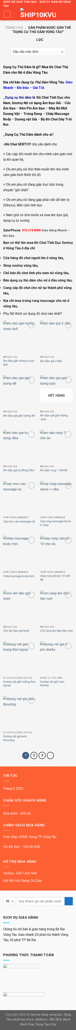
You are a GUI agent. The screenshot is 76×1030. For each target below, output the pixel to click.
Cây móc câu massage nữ (19, 521)
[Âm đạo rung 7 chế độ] (56, 446)
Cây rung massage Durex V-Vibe (55, 523)
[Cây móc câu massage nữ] (19, 497)
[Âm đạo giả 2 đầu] (56, 337)
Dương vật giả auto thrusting (15, 738)
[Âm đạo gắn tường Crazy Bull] (19, 337)
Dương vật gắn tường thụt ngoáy (19, 683)
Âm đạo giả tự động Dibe (18, 470)
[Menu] (7, 14)
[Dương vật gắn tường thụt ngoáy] (19, 658)
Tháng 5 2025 (13, 789)
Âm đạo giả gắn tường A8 (19, 415)
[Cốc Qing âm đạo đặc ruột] (56, 607)
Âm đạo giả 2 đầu (51, 361)
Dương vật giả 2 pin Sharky (52, 683)
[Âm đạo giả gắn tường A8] (19, 391)
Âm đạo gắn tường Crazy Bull (18, 362)
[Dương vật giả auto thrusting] (19, 712)
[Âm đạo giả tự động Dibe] (19, 446)
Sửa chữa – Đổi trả (17, 813)
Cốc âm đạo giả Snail (16, 630)
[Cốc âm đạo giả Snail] (19, 607)
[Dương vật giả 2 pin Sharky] (56, 658)
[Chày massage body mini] (19, 552)
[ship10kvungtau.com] (38, 14)
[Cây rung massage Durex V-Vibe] (56, 497)
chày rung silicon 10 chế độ (55, 577)
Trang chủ (14, 28)
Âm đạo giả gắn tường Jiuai (54, 417)
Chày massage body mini (18, 576)
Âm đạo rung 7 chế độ (54, 470)
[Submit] (69, 901)
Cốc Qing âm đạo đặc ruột (56, 630)
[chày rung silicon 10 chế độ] (56, 552)
